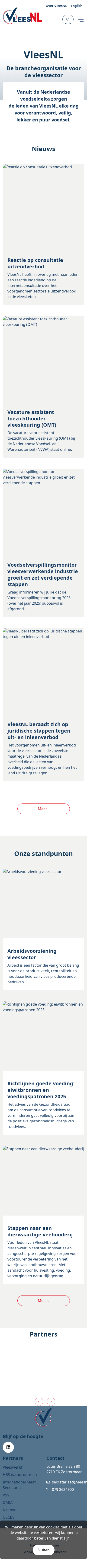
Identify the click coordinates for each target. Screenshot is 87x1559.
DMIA (8, 1502)
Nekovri (9, 1509)
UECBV (9, 1517)
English (76, 5)
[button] (68, 19)
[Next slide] (51, 1402)
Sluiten (44, 1550)
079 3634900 (63, 1489)
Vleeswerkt (12, 1467)
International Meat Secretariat (19, 1485)
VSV (6, 1495)
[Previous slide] (39, 1402)
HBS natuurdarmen (20, 1474)
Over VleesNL (56, 5)
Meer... (43, 808)
